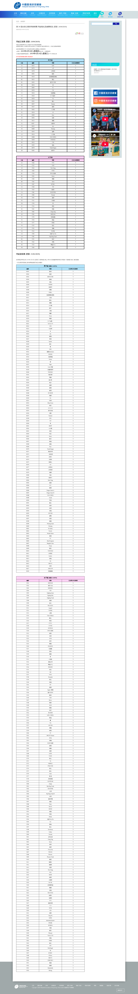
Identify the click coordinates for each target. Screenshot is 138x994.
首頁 (17, 21)
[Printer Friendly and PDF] (79, 34)
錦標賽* (23, 21)
